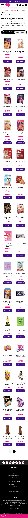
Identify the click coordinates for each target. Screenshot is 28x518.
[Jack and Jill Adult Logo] (7, 5)
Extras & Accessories (10, 10)
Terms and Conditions (14, 491)
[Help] (20, 5)
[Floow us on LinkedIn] (20, 462)
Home (2, 10)
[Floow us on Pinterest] (16, 462)
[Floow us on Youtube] (10, 462)
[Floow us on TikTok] (23, 462)
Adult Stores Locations (14, 475)
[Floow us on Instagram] (13, 462)
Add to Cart (7, 61)
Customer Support (14, 484)
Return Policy (14, 486)
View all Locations (14, 508)
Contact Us (14, 477)
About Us (14, 470)
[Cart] (26, 5)
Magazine (14, 473)
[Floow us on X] (7, 462)
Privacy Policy (14, 489)
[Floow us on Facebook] (3, 462)
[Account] (23, 5)
